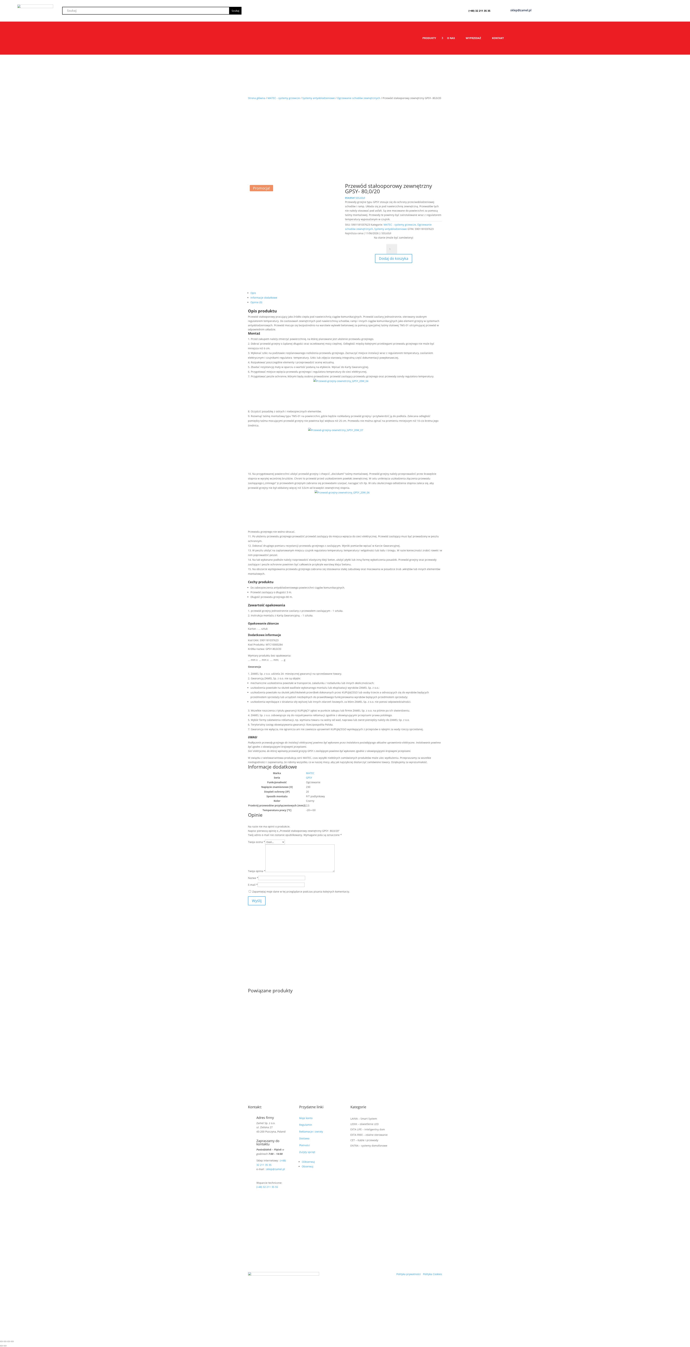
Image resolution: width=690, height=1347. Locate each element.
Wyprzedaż (473, 38)
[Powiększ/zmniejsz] (1, 1341)
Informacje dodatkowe (263, 297)
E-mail (253, 884)
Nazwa (253, 878)
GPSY (309, 777)
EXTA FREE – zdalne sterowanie (369, 1135)
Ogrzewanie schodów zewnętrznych (358, 98)
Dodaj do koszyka (393, 258)
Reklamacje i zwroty (311, 1131)
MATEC (310, 773)
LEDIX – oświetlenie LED (364, 1124)
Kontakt (498, 38)
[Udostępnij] (8, 1341)
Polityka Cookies (432, 1274)
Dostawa (304, 1138)
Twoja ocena (256, 842)
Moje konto (306, 1118)
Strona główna (256, 98)
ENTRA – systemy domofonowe (368, 1145)
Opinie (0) (256, 302)
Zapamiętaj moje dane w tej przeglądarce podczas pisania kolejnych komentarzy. (301, 891)
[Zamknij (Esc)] (12, 1341)
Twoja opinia (256, 871)
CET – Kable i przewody (364, 1140)
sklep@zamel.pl (275, 1169)
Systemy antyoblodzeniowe (318, 98)
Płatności (304, 1145)
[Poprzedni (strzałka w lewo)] (1, 1345)
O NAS (451, 38)
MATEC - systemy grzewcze (284, 98)
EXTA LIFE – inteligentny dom (367, 1129)
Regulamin (306, 1124)
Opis (253, 293)
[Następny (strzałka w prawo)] (5, 1345)
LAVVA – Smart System (363, 1118)
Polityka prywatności (409, 1274)
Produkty (429, 38)
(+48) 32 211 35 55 (267, 1187)
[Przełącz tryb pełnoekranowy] (5, 1341)
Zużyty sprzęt (307, 1152)
